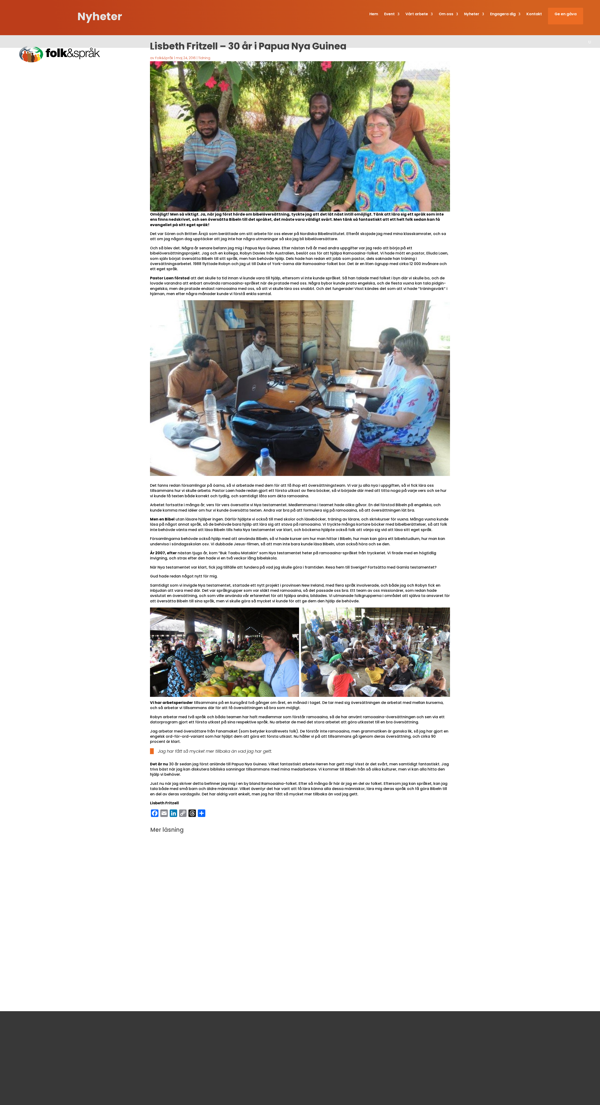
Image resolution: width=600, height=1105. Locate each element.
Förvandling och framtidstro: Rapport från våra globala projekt (246, 955)
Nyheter (471, 14)
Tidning (204, 58)
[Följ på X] (216, 1073)
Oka (256, 964)
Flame (181, 964)
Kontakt (534, 14)
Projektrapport (272, 964)
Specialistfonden (298, 964)
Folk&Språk (164, 58)
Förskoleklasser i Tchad (205, 964)
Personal (307, 1044)
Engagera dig (503, 14)
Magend (231, 964)
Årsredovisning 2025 (317, 1057)
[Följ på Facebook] (193, 1073)
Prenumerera (431, 1078)
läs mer (162, 875)
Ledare (179, 916)
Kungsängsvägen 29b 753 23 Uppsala (221, 1049)
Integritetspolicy (314, 1050)
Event (389, 14)
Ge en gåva (566, 14)
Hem (373, 14)
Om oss (306, 1030)
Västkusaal (321, 964)
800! (161, 906)
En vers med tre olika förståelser (201, 858)
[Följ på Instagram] (204, 1073)
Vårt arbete (416, 14)
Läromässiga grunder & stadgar (328, 1037)
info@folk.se (199, 1062)
